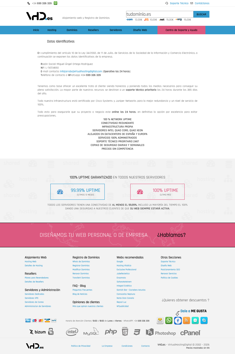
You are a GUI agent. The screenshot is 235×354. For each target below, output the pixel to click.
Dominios (72, 30)
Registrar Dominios (81, 265)
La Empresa (107, 346)
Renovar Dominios (81, 273)
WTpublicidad (123, 306)
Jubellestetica (123, 273)
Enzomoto (121, 277)
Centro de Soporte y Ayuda (181, 30)
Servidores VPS (31, 298)
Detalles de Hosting (34, 265)
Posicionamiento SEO (170, 269)
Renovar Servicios (169, 273)
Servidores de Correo (34, 302)
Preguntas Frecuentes (82, 289)
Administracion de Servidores (38, 306)
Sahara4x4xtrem (124, 281)
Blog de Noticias (80, 294)
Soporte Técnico (179, 3)
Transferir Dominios (81, 277)
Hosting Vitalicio (124, 265)
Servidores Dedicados (34, 294)
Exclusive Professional (126, 269)
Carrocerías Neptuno (126, 294)
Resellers (93, 30)
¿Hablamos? (171, 235)
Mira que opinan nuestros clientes (88, 306)
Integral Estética (124, 285)
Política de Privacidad (80, 346)
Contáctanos (202, 3)
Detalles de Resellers (34, 281)
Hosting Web (30, 261)
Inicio (36, 30)
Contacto (145, 346)
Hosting (51, 30)
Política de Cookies (169, 277)
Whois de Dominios (81, 261)
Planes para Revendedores (37, 277)
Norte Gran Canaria (125, 298)
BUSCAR (201, 14)
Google (120, 261)
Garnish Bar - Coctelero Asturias (131, 289)
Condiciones (127, 346)
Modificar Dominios (81, 269)
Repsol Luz (121, 302)
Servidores (116, 30)
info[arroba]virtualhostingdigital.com (81, 71)
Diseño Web (140, 30)
